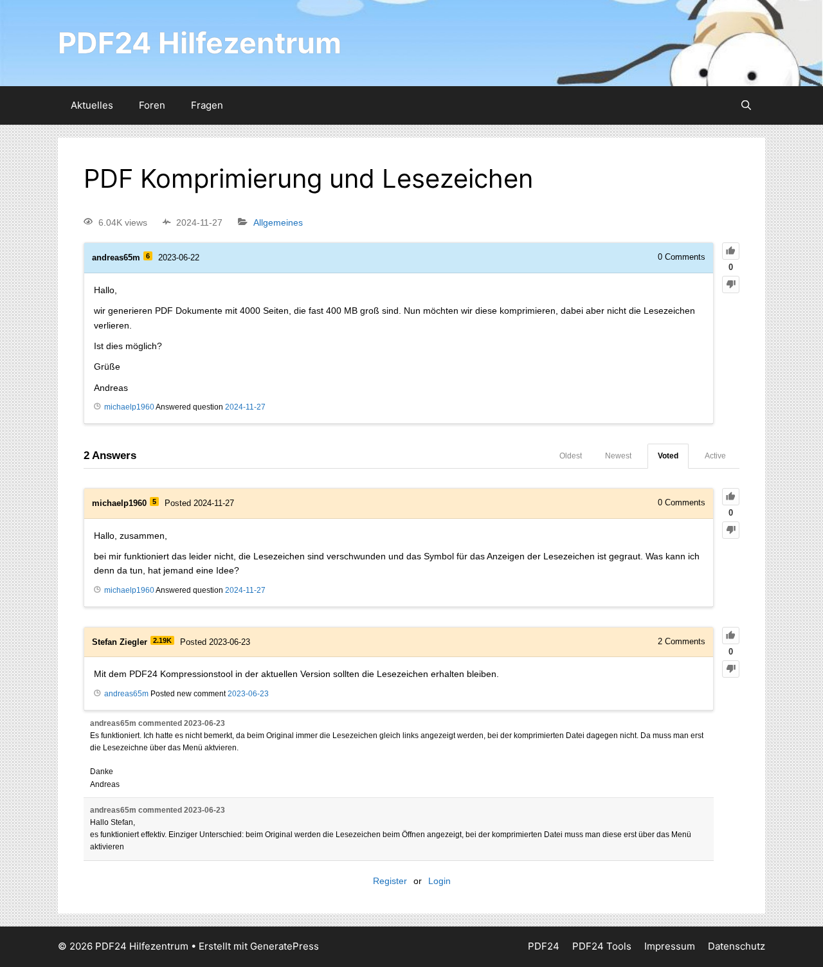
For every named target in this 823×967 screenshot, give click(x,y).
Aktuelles (92, 105)
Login (439, 881)
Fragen (207, 105)
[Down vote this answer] (730, 530)
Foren (152, 105)
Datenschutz (736, 946)
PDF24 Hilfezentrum (199, 42)
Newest (618, 455)
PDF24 (543, 946)
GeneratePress (284, 946)
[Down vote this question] (730, 284)
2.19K (162, 640)
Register (390, 881)
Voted (668, 455)
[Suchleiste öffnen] (746, 105)
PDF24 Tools (601, 946)
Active (715, 455)
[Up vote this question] (730, 251)
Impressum (669, 946)
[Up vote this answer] (730, 496)
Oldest (570, 455)
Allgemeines (278, 222)
